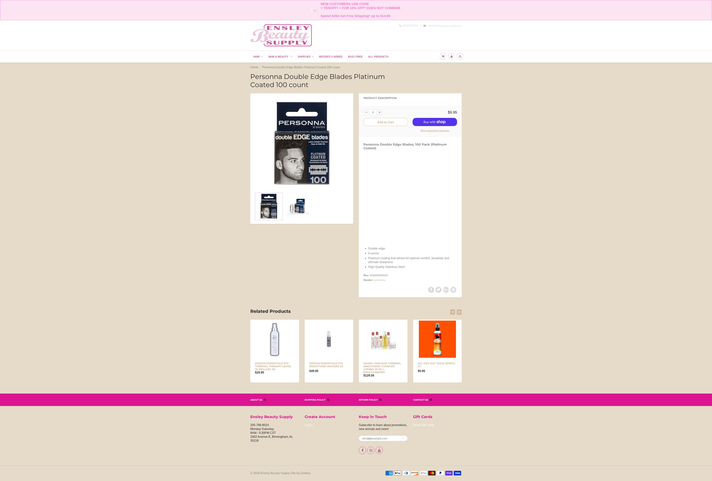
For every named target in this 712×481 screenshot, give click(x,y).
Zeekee (305, 473)
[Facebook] (362, 450)
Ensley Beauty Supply (275, 473)
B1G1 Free (355, 56)
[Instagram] (371, 450)
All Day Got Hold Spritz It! (436, 365)
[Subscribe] (403, 438)
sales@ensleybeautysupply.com (444, 25)
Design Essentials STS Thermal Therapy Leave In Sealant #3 (273, 366)
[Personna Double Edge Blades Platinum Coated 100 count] (302, 143)
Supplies (304, 56)
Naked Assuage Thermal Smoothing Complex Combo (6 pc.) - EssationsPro (382, 368)
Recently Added (330, 56)
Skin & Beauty (278, 56)
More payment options (435, 130)
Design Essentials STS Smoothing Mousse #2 (326, 365)
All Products (378, 56)
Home (254, 67)
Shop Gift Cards (423, 425)
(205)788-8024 (410, 25)
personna (379, 279)
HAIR (256, 56)
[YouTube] (379, 450)
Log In (309, 425)
